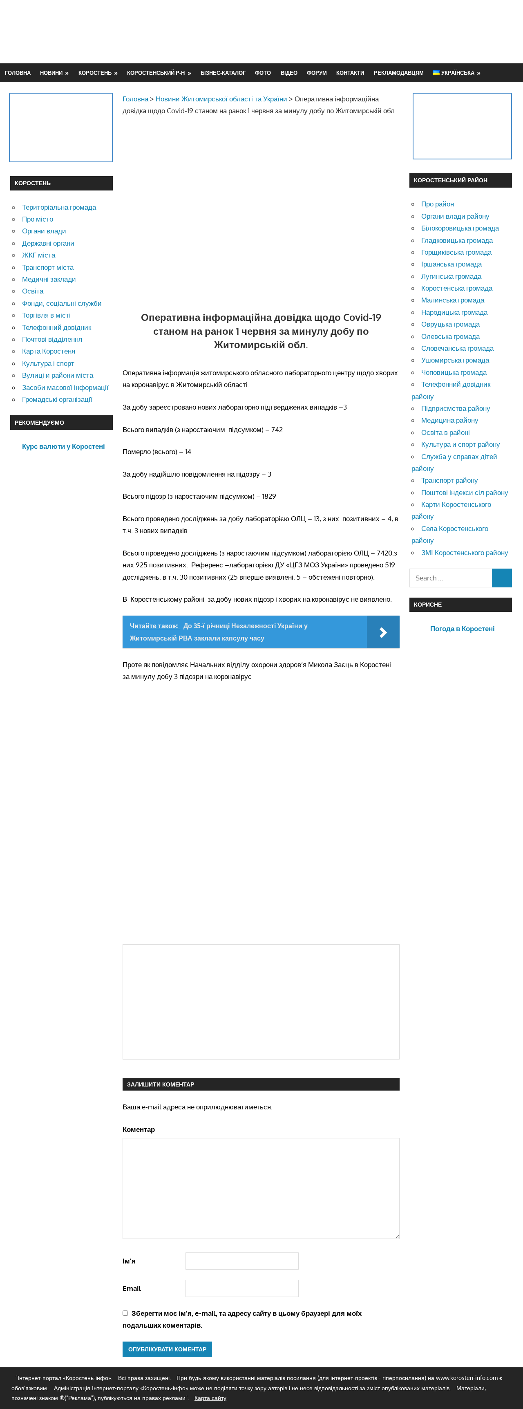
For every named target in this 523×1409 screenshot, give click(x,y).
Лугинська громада (451, 276)
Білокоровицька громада (460, 228)
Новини (51, 72)
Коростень (95, 72)
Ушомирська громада (455, 360)
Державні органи (48, 243)
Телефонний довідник (56, 327)
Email (132, 1288)
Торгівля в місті (46, 315)
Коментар (139, 1129)
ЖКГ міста (38, 255)
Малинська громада (452, 300)
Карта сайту (210, 1397)
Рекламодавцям (399, 72)
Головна (18, 72)
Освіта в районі (445, 432)
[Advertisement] (364, 31)
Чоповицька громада (454, 372)
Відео (289, 72)
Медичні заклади (49, 279)
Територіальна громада (59, 207)
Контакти (350, 72)
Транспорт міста (48, 267)
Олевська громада (450, 336)
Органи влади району (455, 216)
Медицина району (449, 420)
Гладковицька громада (457, 240)
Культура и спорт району (460, 444)
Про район (437, 203)
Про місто (37, 219)
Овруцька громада (450, 324)
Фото (263, 72)
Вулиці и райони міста (57, 375)
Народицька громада (454, 312)
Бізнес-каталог (223, 72)
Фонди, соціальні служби (62, 303)
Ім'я (129, 1261)
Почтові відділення (52, 339)
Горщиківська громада (456, 252)
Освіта (32, 291)
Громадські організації (57, 399)
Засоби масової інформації (65, 387)
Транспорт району (449, 480)
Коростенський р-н (156, 72)
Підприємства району (455, 408)
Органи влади (44, 230)
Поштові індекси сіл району (464, 492)
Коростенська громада (456, 288)
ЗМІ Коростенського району (464, 552)
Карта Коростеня (48, 351)
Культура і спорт (48, 363)
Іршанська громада (451, 264)
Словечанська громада (457, 348)
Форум (317, 72)
